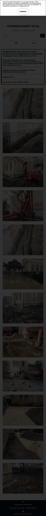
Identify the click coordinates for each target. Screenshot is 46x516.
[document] (23, 258)
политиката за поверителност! (19, 6)
